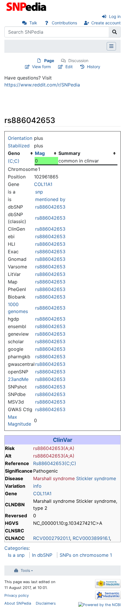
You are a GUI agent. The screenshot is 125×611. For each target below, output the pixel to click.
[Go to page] (115, 31)
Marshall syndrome (54, 478)
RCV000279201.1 (51, 538)
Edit (69, 66)
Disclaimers (46, 603)
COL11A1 (43, 184)
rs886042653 (50, 207)
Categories (16, 548)
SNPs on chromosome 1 (86, 555)
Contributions (64, 22)
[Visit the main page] (26, 6)
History (93, 66)
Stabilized (19, 146)
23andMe (18, 379)
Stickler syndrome (96, 478)
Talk (33, 22)
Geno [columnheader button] (14, 153)
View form (41, 66)
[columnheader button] (46, 153)
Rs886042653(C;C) (54, 463)
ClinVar (62, 439)
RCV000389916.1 (91, 538)
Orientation (20, 138)
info (37, 486)
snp (39, 192)
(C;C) (13, 161)
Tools (25, 570)
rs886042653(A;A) (53, 448)
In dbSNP (42, 555)
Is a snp (16, 555)
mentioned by (50, 199)
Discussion (78, 60)
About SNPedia (17, 603)
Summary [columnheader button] (69, 153)
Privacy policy (16, 595)
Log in (115, 16)
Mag (40, 153)
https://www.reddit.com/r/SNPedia (42, 85)
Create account (106, 22)
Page (49, 60)
